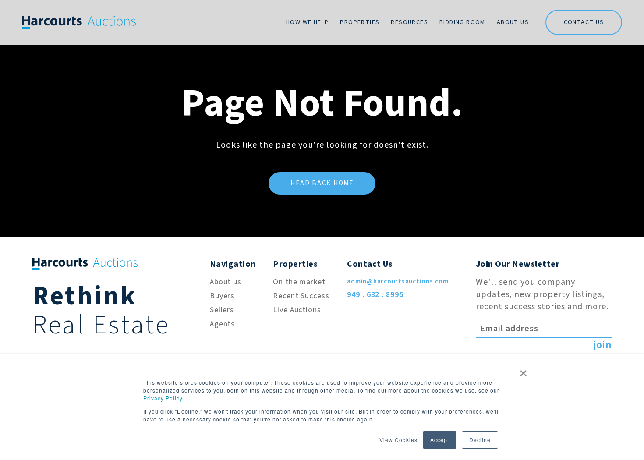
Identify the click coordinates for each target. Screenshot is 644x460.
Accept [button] (439, 439)
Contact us (584, 22)
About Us (513, 22)
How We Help (307, 22)
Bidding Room (462, 22)
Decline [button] (480, 439)
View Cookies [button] (398, 439)
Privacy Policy (162, 398)
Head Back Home (322, 183)
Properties (359, 22)
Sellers (222, 309)
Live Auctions (297, 309)
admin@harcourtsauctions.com (397, 281)
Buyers (222, 295)
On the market (299, 281)
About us (225, 281)
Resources (409, 22)
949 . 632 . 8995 (375, 294)
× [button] (523, 370)
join (602, 345)
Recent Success (301, 295)
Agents (222, 323)
